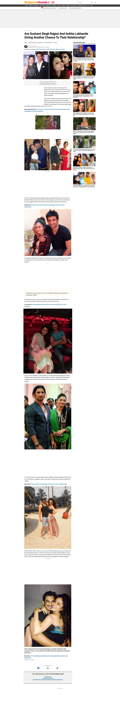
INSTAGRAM (41, 49)
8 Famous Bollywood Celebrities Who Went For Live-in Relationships (48, 484)
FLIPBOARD (32, 49)
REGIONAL (55, 5)
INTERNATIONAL (48, 5)
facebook (50, 678)
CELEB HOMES (80, 5)
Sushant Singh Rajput (32, 42)
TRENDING (31, 5)
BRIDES (59, 5)
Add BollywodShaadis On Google (48, 8)
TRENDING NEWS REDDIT (60, 49)
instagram (35, 679)
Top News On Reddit (62, 8)
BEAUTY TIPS (86, 5)
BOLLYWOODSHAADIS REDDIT (49, 49)
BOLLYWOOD (36, 5)
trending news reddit (57, 679)
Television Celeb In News (48, 42)
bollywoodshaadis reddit (45, 679)
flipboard (45, 678)
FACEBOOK (37, 49)
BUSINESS (68, 5)
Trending (55, 42)
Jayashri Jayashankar (33, 45)
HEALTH (91, 5)
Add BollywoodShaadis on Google (48, 83)
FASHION (63, 5)
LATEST (26, 5)
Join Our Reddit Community (75, 8)
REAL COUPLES (73, 5)
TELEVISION (42, 5)
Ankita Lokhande (40, 42)
